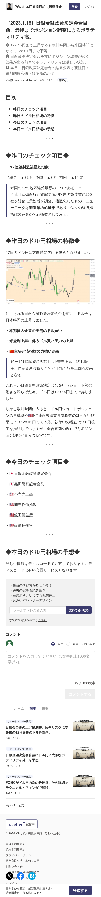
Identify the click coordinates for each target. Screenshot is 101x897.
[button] (9, 643)
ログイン (89, 6)
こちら (42, 620)
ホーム (19, 708)
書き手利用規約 (15, 844)
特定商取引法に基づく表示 (22, 861)
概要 (45, 708)
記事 (33, 708)
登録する (80, 890)
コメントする (80, 694)
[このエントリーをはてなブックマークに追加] (32, 876)
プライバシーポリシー (20, 855)
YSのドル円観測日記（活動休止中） (38, 6)
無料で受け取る (79, 610)
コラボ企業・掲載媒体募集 (22, 872)
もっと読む (15, 805)
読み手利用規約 (15, 849)
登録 (75, 6)
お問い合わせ (14, 866)
